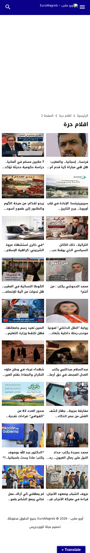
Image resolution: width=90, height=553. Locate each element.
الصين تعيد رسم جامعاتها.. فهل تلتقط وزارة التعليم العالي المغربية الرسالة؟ (24, 333)
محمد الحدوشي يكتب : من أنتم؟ (69, 288)
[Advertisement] (45, 62)
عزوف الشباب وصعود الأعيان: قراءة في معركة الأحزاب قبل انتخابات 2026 (67, 499)
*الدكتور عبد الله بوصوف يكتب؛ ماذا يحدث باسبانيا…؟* (23, 455)
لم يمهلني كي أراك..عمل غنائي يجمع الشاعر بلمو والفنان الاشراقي (26, 499)
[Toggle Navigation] (84, 7)
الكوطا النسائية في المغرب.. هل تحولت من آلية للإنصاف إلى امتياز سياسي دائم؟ (23, 291)
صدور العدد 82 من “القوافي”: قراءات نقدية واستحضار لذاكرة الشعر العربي (26, 419)
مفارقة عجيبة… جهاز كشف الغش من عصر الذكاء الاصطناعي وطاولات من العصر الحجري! (68, 419)
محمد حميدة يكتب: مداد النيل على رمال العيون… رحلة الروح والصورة (67, 457)
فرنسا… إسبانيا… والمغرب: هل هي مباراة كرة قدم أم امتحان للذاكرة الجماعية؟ (69, 167)
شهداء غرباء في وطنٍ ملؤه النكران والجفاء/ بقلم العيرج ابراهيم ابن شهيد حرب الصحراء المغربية (23, 377)
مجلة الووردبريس (40, 527)
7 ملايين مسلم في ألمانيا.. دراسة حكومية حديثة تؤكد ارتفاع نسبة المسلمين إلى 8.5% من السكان (24, 170)
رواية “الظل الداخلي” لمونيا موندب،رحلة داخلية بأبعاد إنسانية (68, 333)
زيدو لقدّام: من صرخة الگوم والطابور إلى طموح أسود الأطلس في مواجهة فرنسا (24, 208)
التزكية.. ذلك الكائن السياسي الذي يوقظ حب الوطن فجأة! (70, 250)
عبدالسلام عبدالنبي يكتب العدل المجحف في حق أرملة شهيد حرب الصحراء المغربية (67, 374)
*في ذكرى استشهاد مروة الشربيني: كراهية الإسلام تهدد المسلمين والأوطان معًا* (25, 253)
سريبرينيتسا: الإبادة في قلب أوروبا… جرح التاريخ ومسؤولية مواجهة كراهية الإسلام (67, 211)
